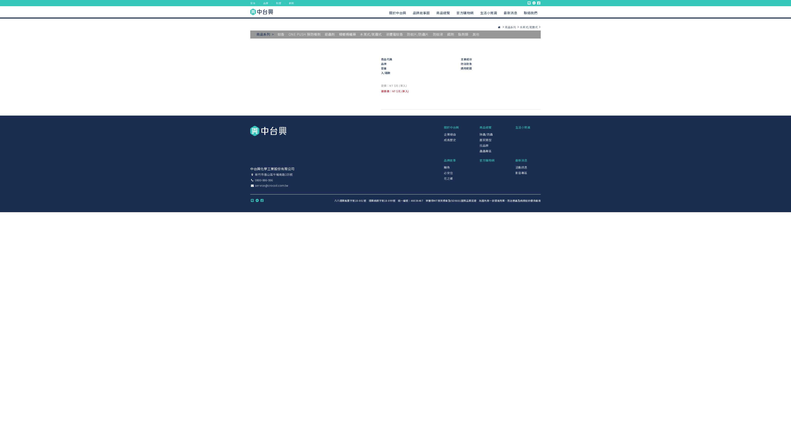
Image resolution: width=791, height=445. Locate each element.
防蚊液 (438, 34)
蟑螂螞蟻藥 (347, 34)
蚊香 (281, 34)
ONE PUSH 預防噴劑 (305, 34)
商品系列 (510, 27)
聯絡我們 (530, 12)
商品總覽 (443, 12)
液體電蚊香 (394, 34)
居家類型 (485, 140)
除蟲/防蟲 (486, 134)
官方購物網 (465, 12)
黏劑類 (463, 34)
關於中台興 (397, 12)
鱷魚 (447, 167)
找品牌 (484, 145)
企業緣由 (450, 134)
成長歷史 (450, 140)
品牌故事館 (421, 12)
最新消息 (510, 12)
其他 (476, 34)
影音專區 (521, 173)
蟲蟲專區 (485, 151)
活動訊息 (521, 167)
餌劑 (450, 34)
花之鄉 (448, 178)
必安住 (448, 173)
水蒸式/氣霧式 (529, 27)
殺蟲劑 (330, 34)
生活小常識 (488, 12)
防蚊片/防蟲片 (418, 34)
